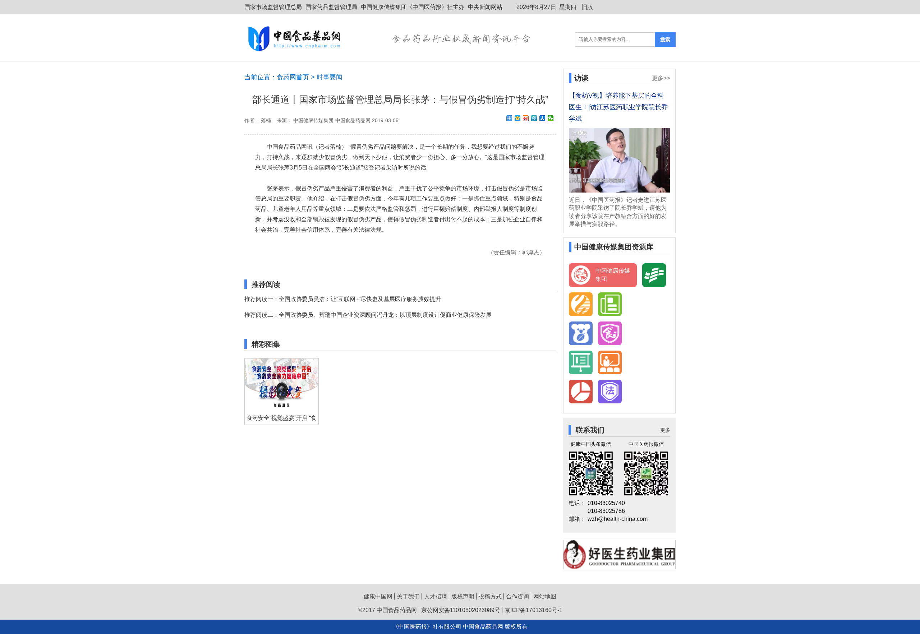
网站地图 (544, 596)
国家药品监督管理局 (331, 7)
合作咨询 (517, 596)
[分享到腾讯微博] (534, 118)
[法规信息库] (610, 391)
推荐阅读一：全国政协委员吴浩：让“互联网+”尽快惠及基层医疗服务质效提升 (342, 299)
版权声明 (462, 596)
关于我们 (408, 596)
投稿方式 (490, 596)
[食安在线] (610, 333)
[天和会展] (581, 362)
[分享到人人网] (542, 118)
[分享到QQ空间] (518, 118)
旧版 (587, 7)
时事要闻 (329, 77)
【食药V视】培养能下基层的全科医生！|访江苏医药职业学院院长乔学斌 (618, 107)
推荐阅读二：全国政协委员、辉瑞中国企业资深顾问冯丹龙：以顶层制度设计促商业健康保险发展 (368, 315)
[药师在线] (581, 333)
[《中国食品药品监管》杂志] (610, 304)
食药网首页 (293, 77)
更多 (665, 430)
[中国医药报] (654, 275)
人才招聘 (435, 596)
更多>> (661, 78)
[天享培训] (610, 362)
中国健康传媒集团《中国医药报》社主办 (412, 7)
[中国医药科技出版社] (581, 304)
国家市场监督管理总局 (273, 7)
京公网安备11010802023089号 (460, 610)
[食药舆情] (581, 391)
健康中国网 (378, 596)
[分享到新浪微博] (526, 118)
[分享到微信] (551, 118)
